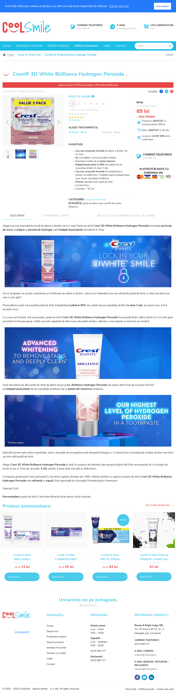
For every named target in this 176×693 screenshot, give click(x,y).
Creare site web (165, 689)
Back (170, 54)
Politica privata (146, 689)
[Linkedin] (151, 677)
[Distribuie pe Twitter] (166, 91)
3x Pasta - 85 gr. (111, 132)
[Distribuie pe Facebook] (161, 91)
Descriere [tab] (17, 215)
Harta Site (130, 689)
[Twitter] (144, 677)
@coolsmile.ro (88, 605)
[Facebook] (137, 677)
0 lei (161, 27)
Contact (121, 45)
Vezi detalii (14, 576)
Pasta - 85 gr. (79, 132)
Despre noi (52, 631)
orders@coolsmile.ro (126, 28)
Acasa (7, 45)
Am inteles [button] (162, 6)
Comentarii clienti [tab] (55, 215)
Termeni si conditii (56, 653)
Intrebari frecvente (56, 647)
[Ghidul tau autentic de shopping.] (22, 632)
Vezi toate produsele (157, 505)
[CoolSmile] (27, 26)
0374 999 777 (83, 28)
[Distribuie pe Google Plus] (171, 91)
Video (107, 45)
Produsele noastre (29, 45)
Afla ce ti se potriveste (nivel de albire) (126, 215)
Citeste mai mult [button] (119, 6)
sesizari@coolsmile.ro (146, 669)
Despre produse (58, 45)
